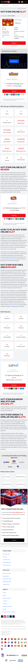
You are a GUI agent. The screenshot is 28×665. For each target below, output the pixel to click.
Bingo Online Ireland (7, 578)
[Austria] (9, 639)
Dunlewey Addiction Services (18, 99)
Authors (4, 595)
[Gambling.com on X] (2, 616)
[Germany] (5, 642)
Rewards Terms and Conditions (9, 611)
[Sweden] (25, 646)
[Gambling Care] (13, 655)
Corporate (5, 603)
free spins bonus (15, 304)
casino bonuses (21, 447)
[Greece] (9, 642)
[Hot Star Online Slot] (22, 639)
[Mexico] (2, 646)
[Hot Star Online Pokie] (9, 646)
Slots (15, 8)
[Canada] (25, 639)
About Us (5, 592)
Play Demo (14, 61)
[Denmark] (2, 642)
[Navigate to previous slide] (3, 477)
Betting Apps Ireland (7, 562)
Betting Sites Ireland (7, 581)
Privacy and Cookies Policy (19, 629)
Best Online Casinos (7, 573)
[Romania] (19, 646)
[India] (19, 642)
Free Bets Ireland (6, 559)
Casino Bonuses (6, 584)
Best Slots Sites (6, 576)
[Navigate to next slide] (25, 477)
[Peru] (15, 646)
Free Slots (5, 556)
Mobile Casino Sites (7, 565)
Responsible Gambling (7, 606)
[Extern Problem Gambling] (24, 655)
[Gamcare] (2, 655)
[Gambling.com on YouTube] (5, 616)
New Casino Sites (6, 554)
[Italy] (25, 642)
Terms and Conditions (6, 629)
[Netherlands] (5, 646)
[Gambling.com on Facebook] (8, 616)
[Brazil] (19, 639)
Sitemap (4, 609)
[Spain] (22, 646)
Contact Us (5, 601)
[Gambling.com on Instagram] (11, 616)
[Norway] (12, 646)
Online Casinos (10, 8)
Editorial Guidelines (7, 598)
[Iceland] (12, 642)
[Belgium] (12, 639)
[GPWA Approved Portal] (20, 660)
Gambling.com (3, 8)
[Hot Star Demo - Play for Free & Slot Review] (2, 639)
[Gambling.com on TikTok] (13, 616)
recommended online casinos (9, 259)
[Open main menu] (2, 2)
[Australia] (5, 639)
